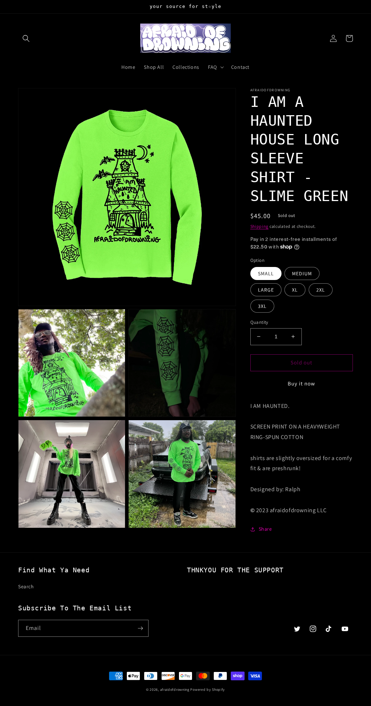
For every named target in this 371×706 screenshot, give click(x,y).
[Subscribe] (140, 628)
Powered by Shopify (207, 689)
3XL (262, 306)
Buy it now (301, 383)
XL (295, 290)
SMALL (266, 273)
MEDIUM (302, 273)
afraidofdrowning (174, 689)
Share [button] (265, 529)
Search (26, 586)
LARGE (266, 290)
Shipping (259, 226)
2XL (320, 290)
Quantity (259, 322)
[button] (26, 38)
